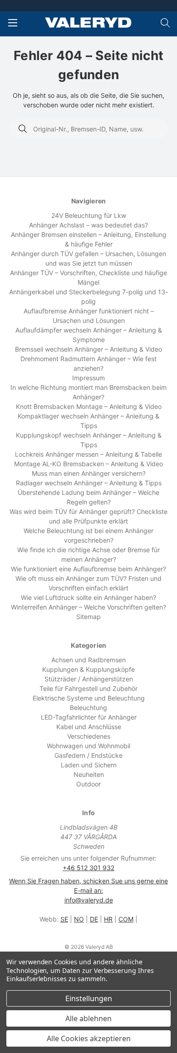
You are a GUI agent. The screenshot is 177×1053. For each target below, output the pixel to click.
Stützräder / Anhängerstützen (88, 679)
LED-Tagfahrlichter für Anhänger (89, 717)
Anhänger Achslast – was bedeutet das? (88, 225)
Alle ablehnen (88, 1018)
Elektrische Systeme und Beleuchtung (89, 698)
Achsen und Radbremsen (88, 660)
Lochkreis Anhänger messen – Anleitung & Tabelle (88, 454)
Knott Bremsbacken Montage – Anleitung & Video (89, 406)
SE (64, 919)
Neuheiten (89, 774)
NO (79, 919)
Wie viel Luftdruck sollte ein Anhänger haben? (88, 597)
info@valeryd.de (88, 900)
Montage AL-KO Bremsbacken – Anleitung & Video (88, 464)
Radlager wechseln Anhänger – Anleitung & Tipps (89, 483)
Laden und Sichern (89, 765)
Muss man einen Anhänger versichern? (89, 473)
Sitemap (88, 616)
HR (108, 919)
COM (125, 919)
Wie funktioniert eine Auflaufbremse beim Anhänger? (88, 569)
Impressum (88, 378)
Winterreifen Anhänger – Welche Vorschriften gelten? (88, 607)
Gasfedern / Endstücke (88, 755)
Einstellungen (88, 998)
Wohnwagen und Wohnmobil (88, 746)
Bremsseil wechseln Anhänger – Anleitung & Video (88, 349)
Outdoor (88, 784)
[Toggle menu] (12, 22)
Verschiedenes (88, 736)
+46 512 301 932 (88, 868)
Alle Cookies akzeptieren (89, 1038)
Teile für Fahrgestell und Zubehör (88, 688)
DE (94, 919)
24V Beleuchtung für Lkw (88, 215)
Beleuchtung (88, 707)
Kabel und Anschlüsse (88, 727)
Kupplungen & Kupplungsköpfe (88, 669)
